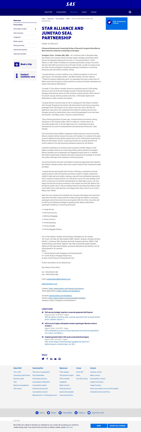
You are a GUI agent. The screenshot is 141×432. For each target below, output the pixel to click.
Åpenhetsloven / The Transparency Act (45, 395)
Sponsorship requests (20, 50)
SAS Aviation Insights (20, 29)
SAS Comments (18, 33)
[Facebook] (47, 359)
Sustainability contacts (40, 392)
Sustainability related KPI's (41, 382)
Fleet (15, 382)
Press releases (18, 25)
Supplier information (96, 382)
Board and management (21, 385)
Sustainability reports (40, 385)
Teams (78, 375)
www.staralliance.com (49, 284)
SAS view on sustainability (41, 372)
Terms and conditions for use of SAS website (104, 389)
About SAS (48, 12)
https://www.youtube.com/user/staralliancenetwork (66, 298)
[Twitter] (43, 359)
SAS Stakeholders (38, 375)
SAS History (17, 389)
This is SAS (17, 372)
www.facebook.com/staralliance (60, 296)
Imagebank (17, 37)
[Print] (59, 359)
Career (84, 12)
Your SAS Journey (82, 379)
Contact (93, 12)
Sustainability (61, 12)
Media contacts (18, 41)
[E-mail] (55, 359)
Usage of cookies (95, 385)
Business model (19, 379)
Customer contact (96, 372)
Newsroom (74, 12)
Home (43, 18)
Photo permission (19, 45)
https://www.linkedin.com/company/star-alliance (66, 288)
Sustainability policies (40, 379)
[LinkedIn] (51, 359)
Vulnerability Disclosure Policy (100, 392)
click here (69, 427)
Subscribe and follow (20, 54)
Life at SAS (79, 372)
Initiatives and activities (40, 389)
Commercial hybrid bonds (22, 375)
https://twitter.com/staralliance (68, 291)
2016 (67, 18)
